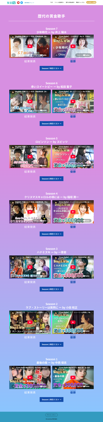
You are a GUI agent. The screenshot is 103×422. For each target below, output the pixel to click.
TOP (51, 2)
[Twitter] (21, 2)
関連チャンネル (80, 2)
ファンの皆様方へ (59, 2)
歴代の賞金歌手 (70, 2)
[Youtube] (18, 2)
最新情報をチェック (29, 2)
